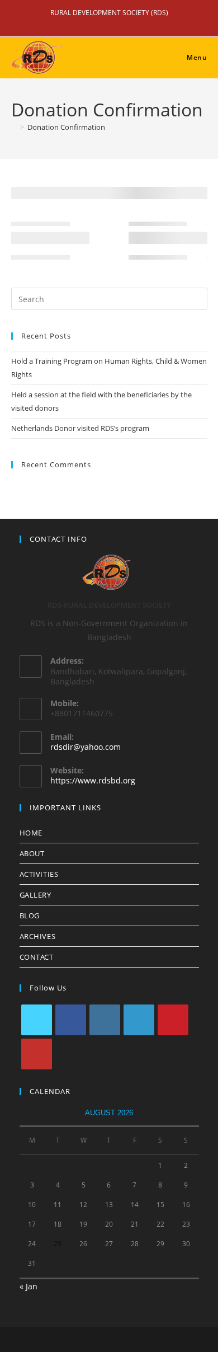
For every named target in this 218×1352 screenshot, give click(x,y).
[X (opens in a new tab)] (80, 24)
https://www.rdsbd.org (92, 780)
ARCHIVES (38, 936)
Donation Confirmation (66, 127)
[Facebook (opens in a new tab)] (95, 24)
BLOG (30, 915)
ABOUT (32, 853)
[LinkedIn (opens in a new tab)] (111, 24)
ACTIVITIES (39, 874)
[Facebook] (70, 1019)
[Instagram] (104, 1019)
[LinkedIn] (139, 1019)
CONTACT (37, 957)
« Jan (28, 1286)
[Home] (14, 127)
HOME (31, 833)
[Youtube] (36, 1054)
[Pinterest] (173, 1019)
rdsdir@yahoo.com (85, 746)
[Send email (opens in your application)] (140, 24)
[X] (36, 1019)
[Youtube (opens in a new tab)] (127, 24)
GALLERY (35, 895)
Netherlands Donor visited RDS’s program (80, 428)
